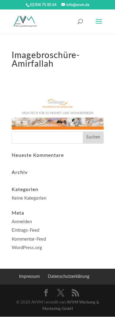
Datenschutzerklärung (68, 277)
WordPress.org (27, 247)
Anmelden (22, 221)
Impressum (29, 277)
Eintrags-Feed (25, 230)
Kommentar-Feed (29, 239)
